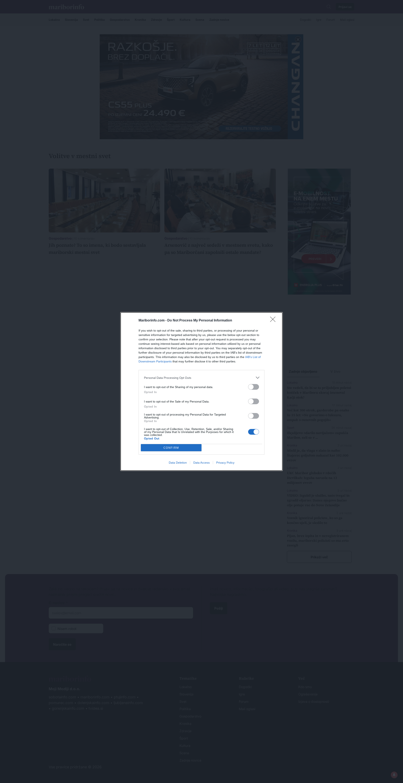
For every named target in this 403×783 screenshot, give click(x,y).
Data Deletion (178, 462)
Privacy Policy (225, 462)
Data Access (201, 462)
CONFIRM (171, 447)
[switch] (253, 387)
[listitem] (201, 377)
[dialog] (201, 391)
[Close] (274, 321)
